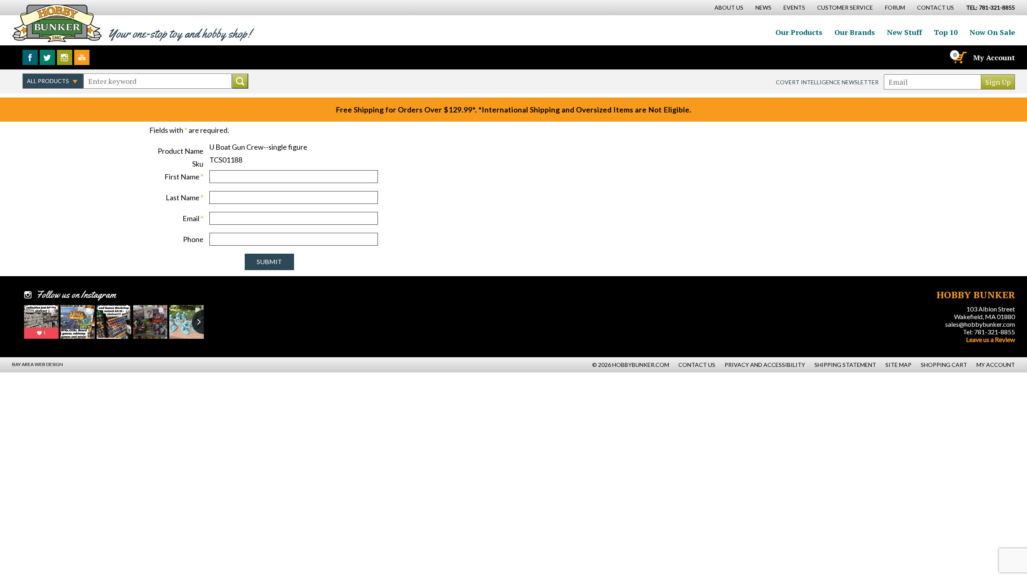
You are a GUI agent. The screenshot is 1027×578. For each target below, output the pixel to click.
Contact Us (935, 7)
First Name (183, 176)
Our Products (798, 32)
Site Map (898, 364)
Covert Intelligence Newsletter (827, 82)
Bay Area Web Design (37, 364)
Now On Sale (992, 32)
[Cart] (959, 57)
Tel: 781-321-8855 (989, 332)
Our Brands (854, 32)
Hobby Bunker (56, 23)
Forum (895, 7)
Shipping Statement (845, 364)
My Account (994, 57)
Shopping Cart (944, 364)
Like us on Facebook (30, 57)
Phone (193, 239)
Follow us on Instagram (64, 57)
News (763, 7)
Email (193, 218)
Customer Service (845, 7)
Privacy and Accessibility (765, 364)
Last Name (184, 197)
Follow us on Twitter (47, 57)
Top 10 (946, 32)
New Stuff (904, 32)
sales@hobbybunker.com (980, 324)
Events (794, 7)
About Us (728, 7)
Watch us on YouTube (81, 57)
